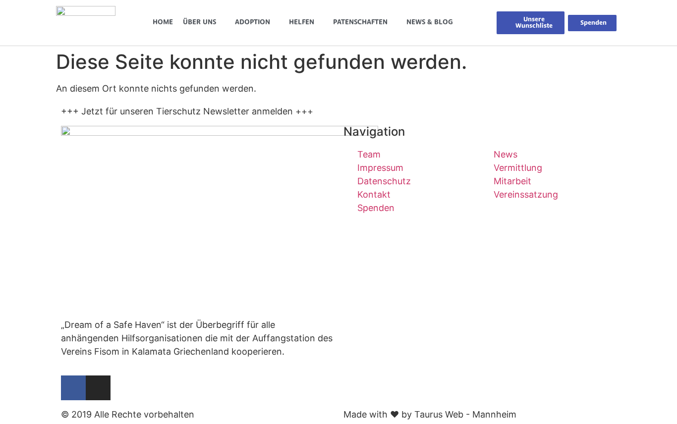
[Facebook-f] (73, 387)
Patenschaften (360, 22)
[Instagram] (98, 387)
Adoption (252, 22)
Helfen (301, 22)
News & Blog (429, 22)
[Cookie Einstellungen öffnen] (22, 411)
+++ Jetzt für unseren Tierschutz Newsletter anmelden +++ (187, 111)
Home (163, 22)
